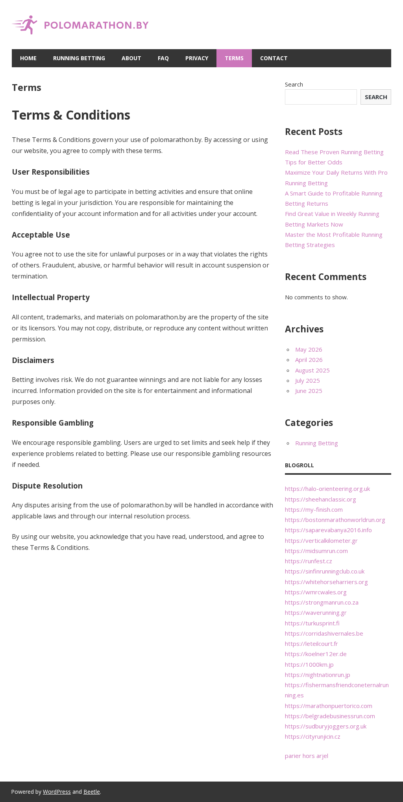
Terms (234, 58)
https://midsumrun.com (316, 551)
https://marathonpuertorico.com (328, 706)
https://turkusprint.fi (312, 623)
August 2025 (312, 370)
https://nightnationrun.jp (317, 674)
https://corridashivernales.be (324, 633)
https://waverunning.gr (316, 612)
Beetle (91, 791)
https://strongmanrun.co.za (322, 602)
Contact (274, 58)
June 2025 (308, 391)
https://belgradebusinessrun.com (330, 716)
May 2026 (308, 349)
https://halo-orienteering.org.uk (327, 488)
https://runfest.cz (308, 561)
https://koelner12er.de (316, 654)
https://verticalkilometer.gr (321, 540)
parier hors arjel (306, 756)
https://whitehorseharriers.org (326, 582)
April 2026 (309, 359)
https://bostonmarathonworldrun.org (335, 520)
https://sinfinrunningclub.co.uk (324, 571)
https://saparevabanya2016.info (328, 530)
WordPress (57, 791)
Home (28, 58)
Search (294, 84)
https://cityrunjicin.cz (312, 736)
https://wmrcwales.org (316, 592)
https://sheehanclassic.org (320, 499)
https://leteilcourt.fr (311, 643)
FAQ (163, 58)
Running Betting (79, 58)
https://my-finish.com (314, 509)
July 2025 (307, 380)
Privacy (196, 58)
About (131, 58)
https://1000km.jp (309, 664)
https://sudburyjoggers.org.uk (325, 726)
